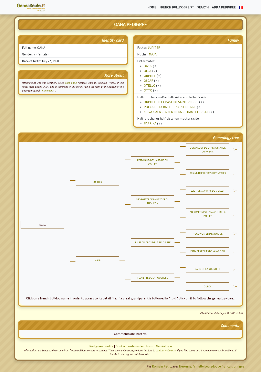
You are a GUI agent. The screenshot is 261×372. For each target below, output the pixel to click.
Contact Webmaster (130, 346)
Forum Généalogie (159, 346)
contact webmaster (166, 350)
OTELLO (149, 85)
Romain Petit (161, 366)
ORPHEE (150, 76)
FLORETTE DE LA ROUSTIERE (152, 277)
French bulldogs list (176, 7)
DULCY (207, 286)
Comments (48, 90)
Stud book (71, 82)
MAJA (153, 54)
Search (203, 7)
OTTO (148, 90)
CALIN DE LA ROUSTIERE (208, 268)
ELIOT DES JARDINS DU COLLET (208, 190)
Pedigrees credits (101, 346)
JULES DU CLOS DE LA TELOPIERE (152, 242)
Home (151, 7)
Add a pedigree (224, 7)
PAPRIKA (150, 123)
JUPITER (154, 47)
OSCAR (148, 80)
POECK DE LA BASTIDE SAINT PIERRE (170, 107)
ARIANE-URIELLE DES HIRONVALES (208, 173)
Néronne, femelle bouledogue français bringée (211, 366)
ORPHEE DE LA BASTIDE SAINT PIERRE (171, 102)
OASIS (148, 66)
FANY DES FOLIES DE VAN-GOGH (207, 251)
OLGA (148, 71)
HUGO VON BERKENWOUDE (207, 233)
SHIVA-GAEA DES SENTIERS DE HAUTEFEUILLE (176, 112)
